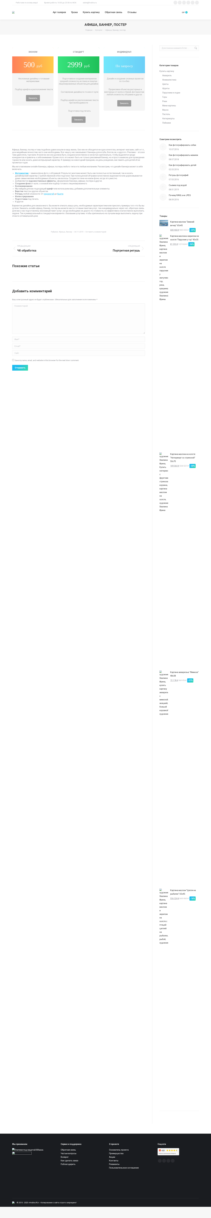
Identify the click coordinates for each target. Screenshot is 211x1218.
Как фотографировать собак (182, 145)
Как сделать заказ (69, 1160)
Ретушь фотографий (178, 175)
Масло (165, 110)
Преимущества (116, 1153)
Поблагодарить (68, 1164)
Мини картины (169, 105)
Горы (164, 97)
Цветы (165, 84)
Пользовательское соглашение (124, 1168)
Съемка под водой (178, 185)
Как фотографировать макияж (183, 155)
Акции (112, 1157)
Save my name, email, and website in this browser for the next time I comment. (47, 360)
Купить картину (166, 71)
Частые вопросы (68, 1153)
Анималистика (169, 80)
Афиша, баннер (65, 232)
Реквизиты (114, 1164)
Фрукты (166, 88)
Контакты (113, 1160)
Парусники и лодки (171, 93)
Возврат (65, 1157)
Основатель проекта (119, 1150)
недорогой (49, 194)
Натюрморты (168, 118)
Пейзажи (166, 123)
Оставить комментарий (95, 232)
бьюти (60, 194)
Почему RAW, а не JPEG (180, 195)
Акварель (167, 75)
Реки (164, 101)
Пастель (166, 114)
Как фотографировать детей (182, 165)
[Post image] (163, 147)
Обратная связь (68, 1150)
